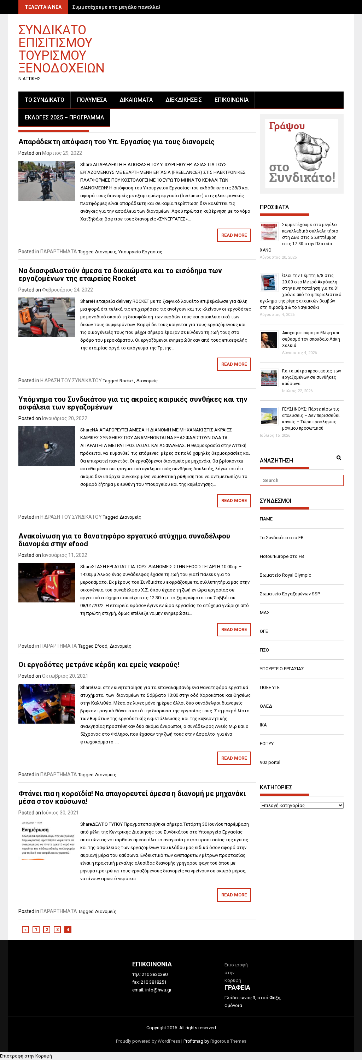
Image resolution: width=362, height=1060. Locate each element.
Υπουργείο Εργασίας (140, 251)
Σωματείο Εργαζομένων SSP (290, 593)
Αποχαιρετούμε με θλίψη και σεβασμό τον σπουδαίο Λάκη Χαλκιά (311, 339)
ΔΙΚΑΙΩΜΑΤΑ (136, 99)
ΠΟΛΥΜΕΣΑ (92, 99)
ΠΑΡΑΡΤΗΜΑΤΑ (58, 251)
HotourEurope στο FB (282, 556)
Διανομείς (105, 251)
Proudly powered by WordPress (148, 1041)
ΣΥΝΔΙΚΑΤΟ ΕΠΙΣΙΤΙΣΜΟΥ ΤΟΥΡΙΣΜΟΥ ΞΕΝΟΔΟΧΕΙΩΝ (61, 49)
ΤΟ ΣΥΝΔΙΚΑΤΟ (44, 99)
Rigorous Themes (228, 1041)
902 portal (270, 762)
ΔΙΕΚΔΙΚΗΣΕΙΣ (183, 99)
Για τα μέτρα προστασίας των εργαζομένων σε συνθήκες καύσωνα (311, 377)
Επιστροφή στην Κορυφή (26, 1056)
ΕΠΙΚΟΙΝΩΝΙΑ (232, 99)
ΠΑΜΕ (266, 519)
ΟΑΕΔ (266, 706)
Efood (101, 646)
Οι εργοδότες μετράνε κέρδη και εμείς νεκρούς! (98, 664)
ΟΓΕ (264, 631)
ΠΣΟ (264, 650)
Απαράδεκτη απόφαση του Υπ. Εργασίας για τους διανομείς (116, 141)
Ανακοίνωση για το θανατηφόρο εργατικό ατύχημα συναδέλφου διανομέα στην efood (124, 540)
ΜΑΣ (265, 612)
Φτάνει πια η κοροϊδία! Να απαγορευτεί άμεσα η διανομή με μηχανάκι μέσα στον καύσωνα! (132, 797)
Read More (234, 235)
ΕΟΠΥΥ (267, 743)
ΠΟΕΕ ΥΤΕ (270, 687)
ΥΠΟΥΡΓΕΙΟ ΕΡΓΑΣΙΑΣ (282, 668)
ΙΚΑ (263, 725)
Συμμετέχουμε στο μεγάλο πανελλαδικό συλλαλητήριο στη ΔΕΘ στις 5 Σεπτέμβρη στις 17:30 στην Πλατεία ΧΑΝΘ (299, 237)
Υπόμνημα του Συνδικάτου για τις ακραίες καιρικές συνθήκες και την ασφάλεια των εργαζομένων (132, 403)
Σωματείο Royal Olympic (285, 575)
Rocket (126, 380)
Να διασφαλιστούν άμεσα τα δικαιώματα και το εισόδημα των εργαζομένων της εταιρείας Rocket (120, 274)
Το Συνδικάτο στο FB (282, 537)
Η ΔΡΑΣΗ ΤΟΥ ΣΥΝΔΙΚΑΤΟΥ (71, 380)
